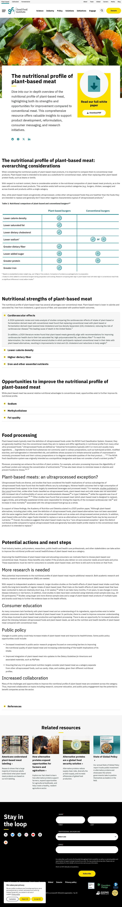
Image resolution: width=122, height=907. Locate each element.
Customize (12, 899)
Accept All (37, 899)
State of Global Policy (105, 756)
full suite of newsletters (71, 867)
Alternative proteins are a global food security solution (74, 760)
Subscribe (87, 874)
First (61, 825)
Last (92, 825)
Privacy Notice (60, 863)
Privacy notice (16, 894)
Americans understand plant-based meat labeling (14, 760)
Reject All (25, 899)
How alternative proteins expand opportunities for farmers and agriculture (41, 763)
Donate (114, 11)
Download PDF (95, 113)
